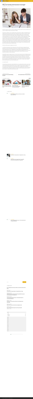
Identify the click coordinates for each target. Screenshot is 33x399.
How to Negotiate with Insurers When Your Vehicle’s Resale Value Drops (6, 86)
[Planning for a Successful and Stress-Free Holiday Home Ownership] (26, 82)
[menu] (31, 0)
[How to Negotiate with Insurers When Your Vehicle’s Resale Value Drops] (6, 82)
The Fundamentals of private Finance (24, 74)
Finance (12, 158)
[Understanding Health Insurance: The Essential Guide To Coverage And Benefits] (16, 82)
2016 (8, 329)
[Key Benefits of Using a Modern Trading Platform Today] (8, 155)
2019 (7, 325)
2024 (8, 318)
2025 (8, 317)
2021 (7, 322)
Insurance (4, 3)
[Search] (29, 1)
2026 (8, 312)
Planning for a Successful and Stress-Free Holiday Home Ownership (26, 86)
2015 (7, 330)
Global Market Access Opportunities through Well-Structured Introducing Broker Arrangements (16, 294)
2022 (8, 321)
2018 (8, 326)
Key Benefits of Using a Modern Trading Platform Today (15, 291)
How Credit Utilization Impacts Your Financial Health (14, 307)
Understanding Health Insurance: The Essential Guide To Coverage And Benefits (16, 86)
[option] (6, 83)
